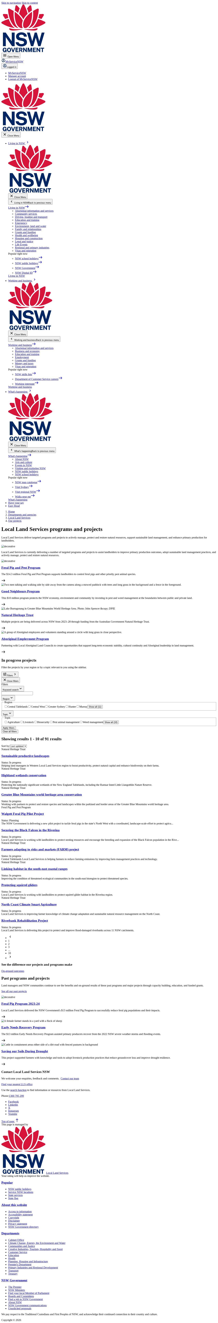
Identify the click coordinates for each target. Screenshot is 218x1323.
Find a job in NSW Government (25, 1299)
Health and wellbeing (26, 235)
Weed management (93, 722)
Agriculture (13, 722)
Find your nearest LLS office (17, 1084)
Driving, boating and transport (31, 216)
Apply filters (8, 728)
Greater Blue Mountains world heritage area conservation (41, 794)
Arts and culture (23, 462)
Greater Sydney (56, 706)
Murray (83, 706)
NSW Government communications (27, 1305)
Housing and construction (29, 238)
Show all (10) (111, 722)
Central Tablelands (17, 706)
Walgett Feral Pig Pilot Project (22, 814)
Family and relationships (28, 229)
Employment (22, 357)
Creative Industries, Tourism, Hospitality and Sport (35, 1249)
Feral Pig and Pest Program (20, 567)
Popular (7, 1182)
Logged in (11, 67)
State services (15, 1195)
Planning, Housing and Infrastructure (28, 1261)
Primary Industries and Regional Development (33, 1267)
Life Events (21, 244)
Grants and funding (25, 232)
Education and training (27, 220)
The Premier (14, 1287)
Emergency (21, 223)
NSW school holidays (26, 474)
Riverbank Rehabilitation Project (24, 920)
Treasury (13, 1273)
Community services (26, 213)
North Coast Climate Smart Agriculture (29, 904)
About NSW (22, 459)
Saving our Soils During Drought (24, 1051)
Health (11, 1258)
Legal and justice (24, 241)
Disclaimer (14, 1220)
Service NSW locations (20, 1192)
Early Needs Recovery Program (23, 1027)
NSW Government (14, 1280)
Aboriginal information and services (34, 210)
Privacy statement (17, 1223)
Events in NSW (23, 465)
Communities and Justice (21, 1246)
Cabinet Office (16, 1240)
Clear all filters (10, 731)
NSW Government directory (23, 1226)
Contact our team (70, 1078)
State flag (13, 1198)
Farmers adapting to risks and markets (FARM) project (40, 849)
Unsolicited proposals (19, 1308)
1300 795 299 (16, 1095)
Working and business (22, 345)
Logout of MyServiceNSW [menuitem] (22, 79)
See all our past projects (14, 991)
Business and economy (27, 351)
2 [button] (9, 943)
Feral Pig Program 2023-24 (20, 1003)
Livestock (28, 722)
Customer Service (17, 1252)
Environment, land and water (30, 226)
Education (13, 1255)
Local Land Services (57, 1172)
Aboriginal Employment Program (25, 639)
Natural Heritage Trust (17, 615)
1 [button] (9, 940)
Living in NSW (18, 207)
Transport (13, 1270)
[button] (10, 937)
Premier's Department (19, 1264)
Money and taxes (24, 363)
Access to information (20, 1211)
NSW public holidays (26, 471)
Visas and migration (25, 250)
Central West (38, 706)
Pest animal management (66, 722)
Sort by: (5, 746)
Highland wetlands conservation (23, 775)
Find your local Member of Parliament (28, 1293)
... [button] (9, 950)
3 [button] (9, 947)
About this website (14, 1205)
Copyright (13, 1217)
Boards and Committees (21, 1296)
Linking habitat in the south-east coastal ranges (34, 869)
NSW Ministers (16, 1290)
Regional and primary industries (32, 247)
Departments (10, 1233)
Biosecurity (43, 722)
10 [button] (9, 953)
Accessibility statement (20, 1214)
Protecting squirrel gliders (19, 885)
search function (18, 1090)
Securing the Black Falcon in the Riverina (30, 830)
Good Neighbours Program (20, 591)
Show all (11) (95, 707)
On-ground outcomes (12, 971)
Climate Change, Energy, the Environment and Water (36, 1243)
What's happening (20, 456)
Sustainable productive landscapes (25, 756)
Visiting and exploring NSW (30, 468)
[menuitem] (17, 73)
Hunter (72, 706)
